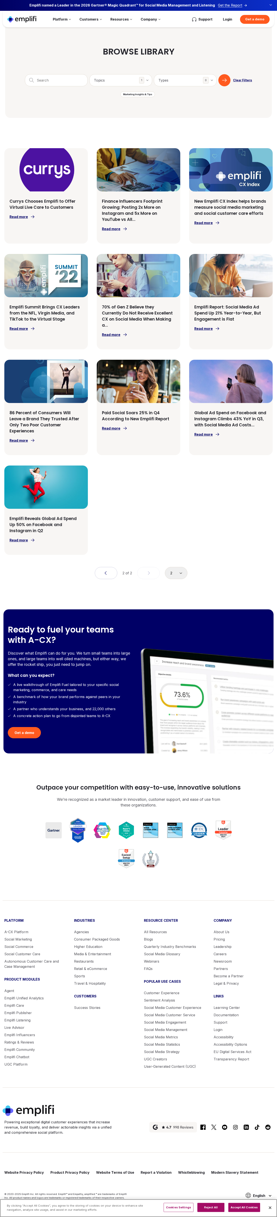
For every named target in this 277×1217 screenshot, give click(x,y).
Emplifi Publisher (18, 1013)
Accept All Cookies (244, 1207)
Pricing (219, 939)
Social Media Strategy (162, 1052)
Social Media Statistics (162, 1044)
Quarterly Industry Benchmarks (170, 946)
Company (149, 19)
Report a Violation (156, 1172)
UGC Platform (15, 1064)
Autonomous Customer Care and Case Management (31, 964)
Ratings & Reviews (19, 1042)
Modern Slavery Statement (234, 1172)
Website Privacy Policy (24, 1172)
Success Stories (87, 1007)
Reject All (211, 1207)
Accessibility (224, 1037)
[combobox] (120, 80)
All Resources (155, 932)
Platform (60, 19)
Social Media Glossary (162, 954)
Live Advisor (14, 1027)
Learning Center (227, 1007)
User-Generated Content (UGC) (170, 1066)
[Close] (270, 1207)
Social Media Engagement (165, 1022)
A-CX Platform (16, 932)
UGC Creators (155, 1059)
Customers (88, 19)
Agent (9, 991)
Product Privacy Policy (70, 1172)
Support (220, 1022)
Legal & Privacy (226, 983)
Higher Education (88, 946)
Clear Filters (242, 80)
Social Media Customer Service (169, 1015)
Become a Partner (229, 976)
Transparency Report (231, 1059)
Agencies (81, 932)
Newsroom (223, 961)
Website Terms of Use (115, 1172)
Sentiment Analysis (159, 1000)
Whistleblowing (191, 1172)
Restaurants (84, 961)
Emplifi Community (19, 1049)
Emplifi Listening (17, 1020)
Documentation (226, 1015)
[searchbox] (123, 78)
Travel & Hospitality (90, 983)
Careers (220, 954)
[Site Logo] (21, 19)
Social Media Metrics (161, 1037)
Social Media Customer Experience (172, 1007)
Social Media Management (165, 1030)
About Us (221, 932)
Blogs (148, 939)
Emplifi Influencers (19, 1035)
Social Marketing (18, 939)
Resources (119, 19)
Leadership (223, 946)
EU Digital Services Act (232, 1052)
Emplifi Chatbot (16, 1057)
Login (227, 19)
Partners (221, 969)
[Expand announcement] (271, 5)
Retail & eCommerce (90, 969)
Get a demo (254, 19)
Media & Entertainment (92, 954)
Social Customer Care (22, 954)
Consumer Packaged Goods (97, 939)
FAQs (148, 969)
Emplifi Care (14, 1005)
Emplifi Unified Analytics (24, 998)
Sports (79, 976)
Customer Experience (161, 993)
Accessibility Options (230, 1044)
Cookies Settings (178, 1207)
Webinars (151, 961)
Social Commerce (18, 946)
